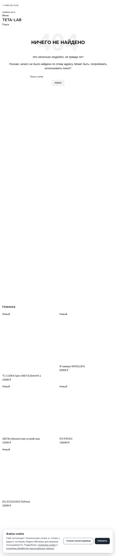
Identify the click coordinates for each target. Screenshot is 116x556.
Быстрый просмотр (14, 370)
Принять (102, 541)
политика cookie (47, 544)
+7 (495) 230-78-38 (10, 5)
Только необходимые (78, 541)
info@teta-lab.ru (8, 12)
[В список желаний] (22, 370)
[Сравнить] (6, 370)
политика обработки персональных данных (30, 548)
